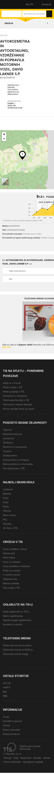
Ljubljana (7, 489)
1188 (5, 696)
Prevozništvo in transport (16, 460)
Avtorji (6, 725)
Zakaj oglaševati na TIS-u (16, 611)
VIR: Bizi (4, 35)
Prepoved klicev (11, 734)
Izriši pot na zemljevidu (13, 93)
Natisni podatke (11, 583)
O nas (6, 717)
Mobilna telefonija (12, 434)
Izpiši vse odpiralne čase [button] (15, 107)
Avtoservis (8, 438)
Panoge (8, 758)
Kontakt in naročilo (12, 624)
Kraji (16, 758)
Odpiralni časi (10, 579)
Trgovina (7, 429)
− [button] (4, 139)
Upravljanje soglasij (33, 762)
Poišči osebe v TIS (12, 387)
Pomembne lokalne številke (17, 404)
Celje (6, 498)
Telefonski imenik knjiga (15, 654)
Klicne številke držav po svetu (18, 409)
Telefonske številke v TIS (16, 400)
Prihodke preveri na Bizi (32, 234)
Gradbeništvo (10, 455)
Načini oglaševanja (13, 616)
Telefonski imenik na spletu (17, 645)
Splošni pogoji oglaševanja (17, 620)
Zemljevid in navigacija (15, 396)
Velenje (7, 511)
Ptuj (5, 519)
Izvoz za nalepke (12, 562)
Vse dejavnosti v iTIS (14, 468)
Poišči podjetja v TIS (13, 391)
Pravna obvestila (11, 729)
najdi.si (6, 687)
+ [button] (4, 134)
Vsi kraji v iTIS (10, 528)
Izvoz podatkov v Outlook (16, 566)
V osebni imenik (11, 574)
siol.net (7, 683)
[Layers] (5, 181)
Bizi (5, 691)
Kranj (5, 502)
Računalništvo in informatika (18, 464)
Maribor (7, 493)
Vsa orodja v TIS (11, 587)
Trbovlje (7, 524)
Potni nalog (9, 557)
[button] (8, 4)
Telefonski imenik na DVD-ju (18, 649)
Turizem (7, 451)
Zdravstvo (8, 442)
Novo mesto (9, 515)
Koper (6, 506)
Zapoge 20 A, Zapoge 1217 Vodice (13, 87)
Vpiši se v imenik (12, 383)
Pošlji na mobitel (11, 570)
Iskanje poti (9, 553)
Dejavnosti (25, 758)
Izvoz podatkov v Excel (15, 549)
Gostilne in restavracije (15, 447)
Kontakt (37, 758)
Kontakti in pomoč (12, 721)
